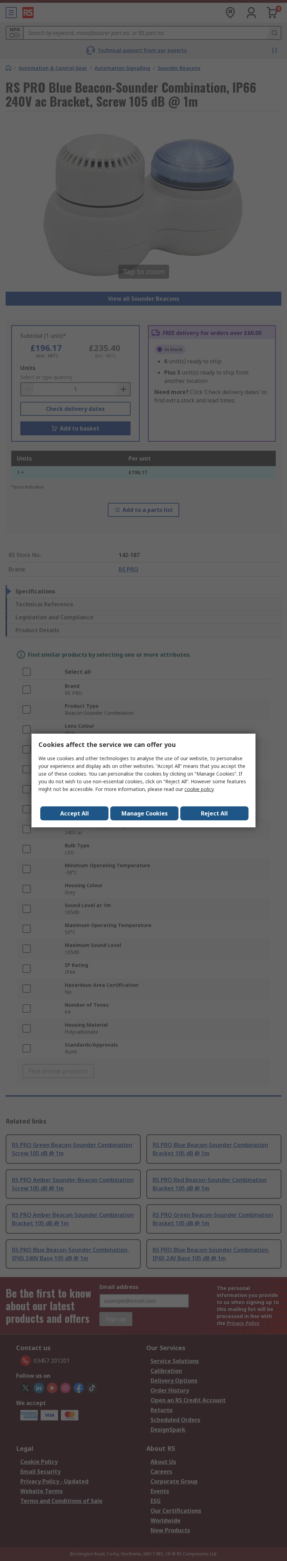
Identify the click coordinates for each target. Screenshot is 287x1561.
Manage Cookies (144, 813)
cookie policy (199, 789)
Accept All (74, 813)
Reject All (214, 813)
